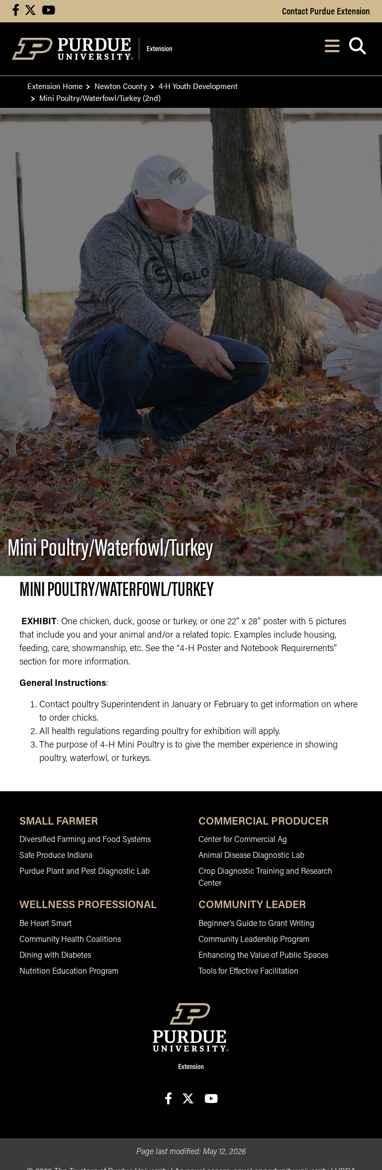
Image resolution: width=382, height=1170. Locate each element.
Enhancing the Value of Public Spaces (263, 956)
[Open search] (357, 49)
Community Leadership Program (253, 940)
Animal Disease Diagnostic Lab (251, 856)
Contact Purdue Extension (326, 10)
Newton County (121, 85)
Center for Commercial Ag (242, 840)
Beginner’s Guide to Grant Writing (256, 924)
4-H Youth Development (198, 85)
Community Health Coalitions (70, 940)
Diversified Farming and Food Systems (85, 840)
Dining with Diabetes (55, 956)
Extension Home (55, 85)
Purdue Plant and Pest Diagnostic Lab (84, 872)
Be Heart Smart (45, 924)
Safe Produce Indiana (56, 856)
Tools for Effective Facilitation (248, 972)
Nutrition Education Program (68, 972)
